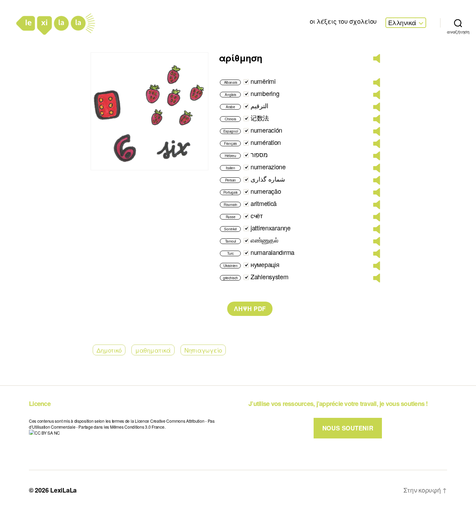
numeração (266, 190)
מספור (259, 154)
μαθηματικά (153, 350)
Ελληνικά (402, 23)
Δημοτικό (109, 350)
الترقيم (259, 105)
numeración (266, 129)
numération (266, 142)
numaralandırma (272, 252)
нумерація (265, 264)
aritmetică (264, 203)
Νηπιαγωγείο (203, 350)
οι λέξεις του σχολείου (343, 21)
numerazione (268, 166)
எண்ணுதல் (264, 239)
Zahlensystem (270, 276)
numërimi (263, 81)
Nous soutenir (347, 428)
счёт (257, 215)
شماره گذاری (268, 178)
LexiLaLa (63, 490)
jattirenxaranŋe (271, 227)
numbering (265, 93)
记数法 (260, 117)
